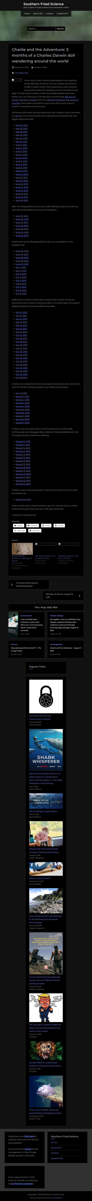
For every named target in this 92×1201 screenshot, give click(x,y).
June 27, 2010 (22, 254)
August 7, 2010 (22, 416)
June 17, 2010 (22, 197)
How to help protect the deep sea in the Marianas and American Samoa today (45, 919)
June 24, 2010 (22, 232)
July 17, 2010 (21, 335)
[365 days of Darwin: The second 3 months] (45, 549)
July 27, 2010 (21, 368)
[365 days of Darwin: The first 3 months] (68, 549)
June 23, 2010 (22, 229)
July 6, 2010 (21, 284)
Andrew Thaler (40, 67)
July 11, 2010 (21, 316)
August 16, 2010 (23, 461)
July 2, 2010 (21, 271)
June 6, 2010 (21, 161)
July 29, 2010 (22, 374)
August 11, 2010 (23, 445)
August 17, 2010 (23, 464)
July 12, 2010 (21, 319)
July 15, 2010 (21, 329)
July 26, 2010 (22, 365)
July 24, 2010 (22, 358)
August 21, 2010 (23, 477)
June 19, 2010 (22, 216)
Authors (49, 13)
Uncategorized (21, 73)
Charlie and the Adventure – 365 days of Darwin (22, 558)
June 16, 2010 (22, 194)
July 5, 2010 (21, 280)
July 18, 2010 (21, 338)
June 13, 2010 (22, 184)
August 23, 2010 (23, 484)
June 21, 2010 (22, 222)
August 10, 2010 (23, 441)
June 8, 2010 (21, 168)
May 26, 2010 (22, 125)
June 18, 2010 (22, 200)
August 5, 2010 (23, 409)
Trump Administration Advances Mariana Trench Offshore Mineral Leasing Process (44, 980)
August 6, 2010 (23, 413)
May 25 (18, 116)
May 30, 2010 (22, 138)
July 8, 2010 (21, 290)
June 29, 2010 (22, 261)
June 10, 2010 (22, 174)
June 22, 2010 (22, 226)
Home (27, 13)
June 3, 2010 (21, 151)
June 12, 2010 (22, 181)
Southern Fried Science (43, 4)
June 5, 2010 (21, 158)
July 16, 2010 (21, 332)
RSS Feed (29, 1136)
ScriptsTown (57, 1198)
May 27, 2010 (21, 128)
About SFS (38, 13)
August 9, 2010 (23, 423)
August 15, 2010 (23, 458)
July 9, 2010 (21, 293)
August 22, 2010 (23, 481)
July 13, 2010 (21, 322)
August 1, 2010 (22, 396)
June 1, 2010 (21, 145)
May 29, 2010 (22, 135)
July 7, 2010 (21, 287)
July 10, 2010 (21, 312)
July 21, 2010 (21, 348)
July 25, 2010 (21, 361)
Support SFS (62, 13)
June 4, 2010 (22, 155)
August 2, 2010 (23, 400)
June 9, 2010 (21, 171)
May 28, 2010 (22, 132)
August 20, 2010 (23, 474)
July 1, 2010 (21, 267)
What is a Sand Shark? (40, 878)
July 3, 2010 (21, 274)
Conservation (26, 616)
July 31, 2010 (21, 393)
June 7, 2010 (21, 164)
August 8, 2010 (23, 419)
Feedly (28, 1149)
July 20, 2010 (22, 345)
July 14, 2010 (21, 325)
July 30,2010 (21, 378)
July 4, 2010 (21, 277)
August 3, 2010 (23, 403)
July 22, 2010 (21, 351)
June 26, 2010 (22, 251)
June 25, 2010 (22, 235)
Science (14, 644)
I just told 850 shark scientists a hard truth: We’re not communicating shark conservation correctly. (32, 624)
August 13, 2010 (23, 451)
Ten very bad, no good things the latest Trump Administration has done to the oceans (45, 1027)
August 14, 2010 (23, 454)
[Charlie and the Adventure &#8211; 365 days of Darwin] (22, 549)
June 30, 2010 (22, 264)
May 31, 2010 (21, 142)
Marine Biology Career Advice (43, 811)
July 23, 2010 (21, 355)
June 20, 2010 (22, 219)
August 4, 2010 (23, 406)
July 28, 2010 (22, 371)
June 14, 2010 (22, 187)
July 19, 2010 (21, 342)
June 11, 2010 (22, 177)
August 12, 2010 (23, 448)
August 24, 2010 (23, 499)
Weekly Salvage (56, 616)
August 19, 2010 (23, 471)
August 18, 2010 (23, 467)
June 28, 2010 (22, 258)
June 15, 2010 (22, 191)
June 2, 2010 (21, 148)
